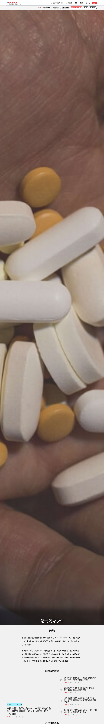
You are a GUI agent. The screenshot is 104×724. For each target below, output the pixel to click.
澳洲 (66, 693)
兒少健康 (19, 704)
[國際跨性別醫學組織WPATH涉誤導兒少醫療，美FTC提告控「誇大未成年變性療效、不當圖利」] (29, 688)
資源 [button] (76, 3)
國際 (66, 705)
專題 (85, 7)
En (87, 3)
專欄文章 (92, 7)
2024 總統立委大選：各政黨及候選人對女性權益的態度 (54, 8)
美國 (8, 717)
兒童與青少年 (11, 704)
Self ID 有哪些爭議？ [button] (57, 3)
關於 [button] (81, 3)
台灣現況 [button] (69, 3)
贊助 (94, 3)
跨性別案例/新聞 (76, 7)
